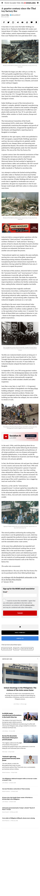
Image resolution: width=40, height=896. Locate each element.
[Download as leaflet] (27, 22)
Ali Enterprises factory (21, 373)
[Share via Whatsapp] (13, 22)
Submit (20, 613)
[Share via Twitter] (8, 22)
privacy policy (29, 605)
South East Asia (6, 648)
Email (5, 592)
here (33, 573)
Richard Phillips (5, 15)
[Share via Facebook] (4, 22)
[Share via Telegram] (17, 22)
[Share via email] (22, 22)
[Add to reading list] (36, 22)
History (16, 648)
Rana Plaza (34, 388)
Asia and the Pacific (27, 648)
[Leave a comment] (31, 22)
